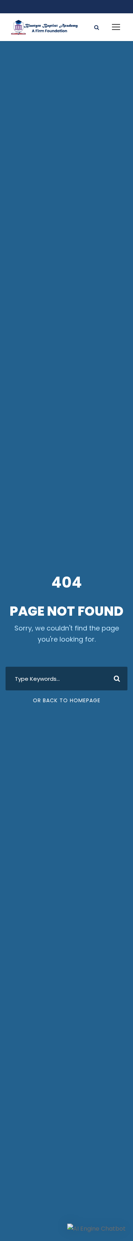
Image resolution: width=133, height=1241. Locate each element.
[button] (96, 1229)
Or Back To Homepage (66, 700)
